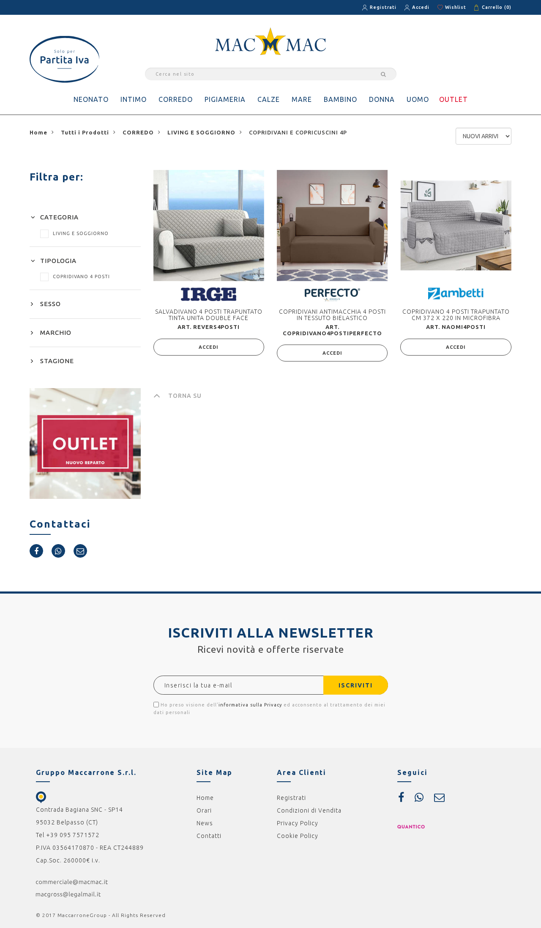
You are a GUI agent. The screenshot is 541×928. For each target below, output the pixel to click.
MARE (302, 99)
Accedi (420, 7)
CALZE (268, 99)
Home (205, 797)
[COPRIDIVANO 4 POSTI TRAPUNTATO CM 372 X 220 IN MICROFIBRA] (455, 225)
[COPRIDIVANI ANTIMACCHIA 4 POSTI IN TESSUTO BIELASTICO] (332, 225)
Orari (204, 810)
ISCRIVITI (356, 685)
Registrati (383, 7)
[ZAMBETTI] (456, 293)
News (205, 823)
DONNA (382, 99)
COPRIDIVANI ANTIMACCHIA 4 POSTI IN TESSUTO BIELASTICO (332, 314)
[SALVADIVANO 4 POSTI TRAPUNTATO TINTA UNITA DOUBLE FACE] (208, 225)
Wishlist (455, 7)
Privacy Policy (297, 823)
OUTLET (453, 99)
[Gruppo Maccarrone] (270, 40)
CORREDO (175, 99)
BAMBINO (340, 99)
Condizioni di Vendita (309, 810)
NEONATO (91, 99)
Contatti (209, 835)
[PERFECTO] (332, 294)
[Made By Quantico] (411, 826)
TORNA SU (185, 395)
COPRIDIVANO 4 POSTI (81, 276)
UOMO (418, 99)
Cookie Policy (297, 835)
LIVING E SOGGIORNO (81, 233)
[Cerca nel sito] (382, 74)
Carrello (496, 7)
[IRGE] (208, 293)
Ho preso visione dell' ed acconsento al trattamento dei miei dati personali (269, 708)
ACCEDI (209, 347)
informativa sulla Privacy (250, 704)
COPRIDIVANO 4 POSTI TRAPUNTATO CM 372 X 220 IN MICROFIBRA (456, 314)
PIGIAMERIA (225, 99)
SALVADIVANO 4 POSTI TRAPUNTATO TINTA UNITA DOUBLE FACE (208, 314)
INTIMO (133, 99)
